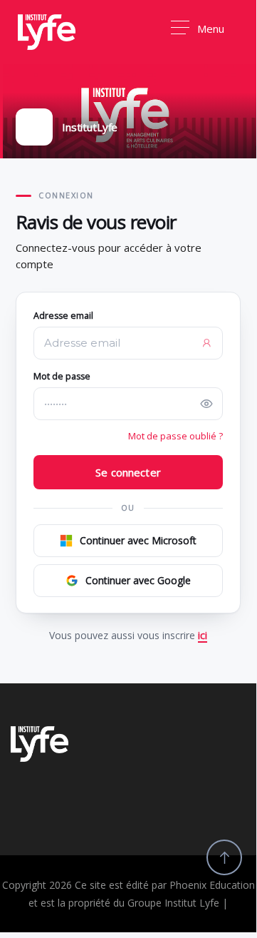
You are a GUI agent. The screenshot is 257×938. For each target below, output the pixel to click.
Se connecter (128, 472)
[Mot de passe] (206, 404)
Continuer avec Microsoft (138, 540)
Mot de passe (61, 376)
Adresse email (63, 316)
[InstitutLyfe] (46, 32)
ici (202, 635)
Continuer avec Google (138, 580)
